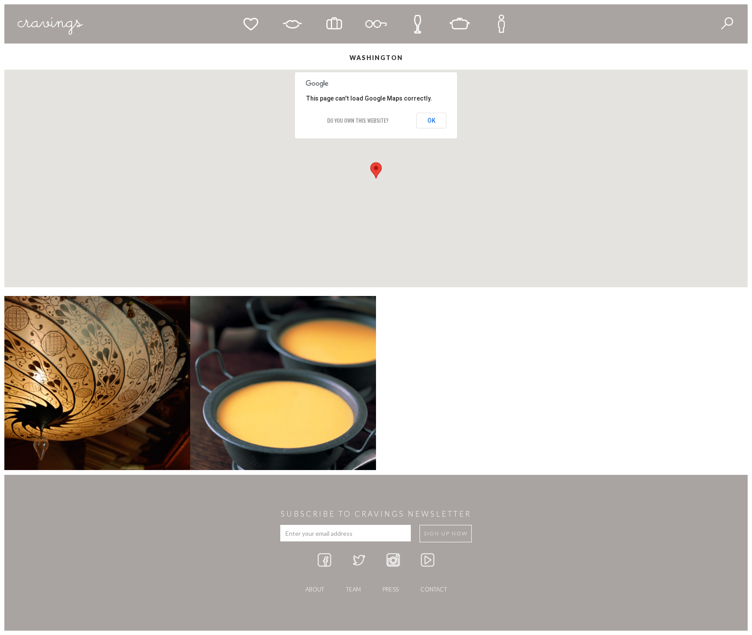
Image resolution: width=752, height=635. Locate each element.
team (353, 589)
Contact (433, 589)
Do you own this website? (358, 120)
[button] (376, 170)
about (315, 589)
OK (431, 120)
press (391, 589)
